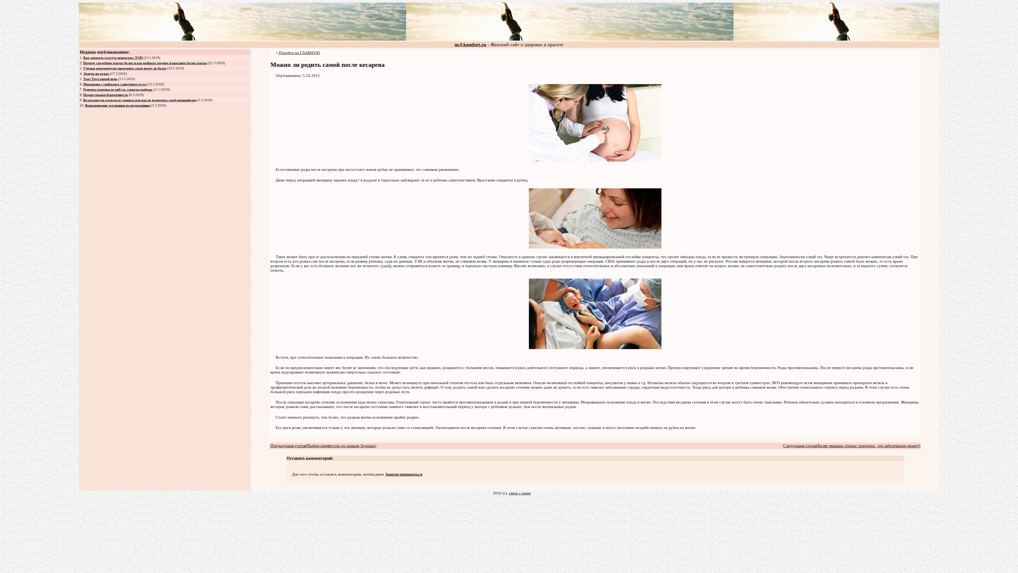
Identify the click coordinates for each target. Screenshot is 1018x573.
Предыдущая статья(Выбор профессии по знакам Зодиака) (323, 446)
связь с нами (520, 493)
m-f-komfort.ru (470, 44)
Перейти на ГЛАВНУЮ (299, 53)
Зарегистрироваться (403, 474)
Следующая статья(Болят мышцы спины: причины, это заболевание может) (851, 446)
